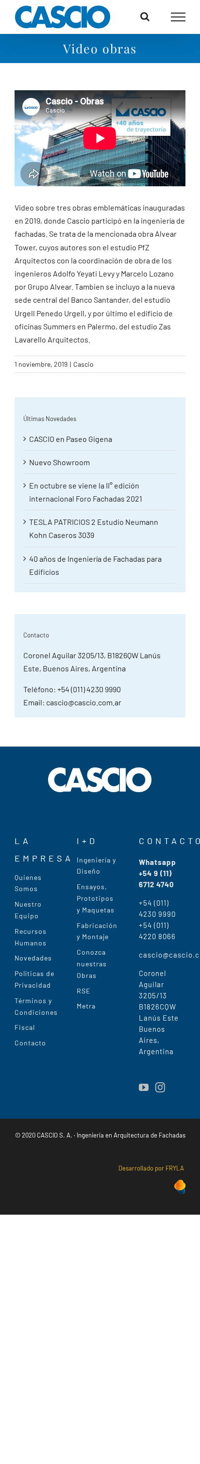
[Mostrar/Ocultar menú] (178, 17)
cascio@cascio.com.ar (83, 702)
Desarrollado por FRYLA (151, 1168)
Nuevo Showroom (59, 462)
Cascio (83, 364)
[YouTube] (144, 1087)
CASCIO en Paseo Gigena (70, 438)
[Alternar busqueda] (145, 16)
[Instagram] (160, 1087)
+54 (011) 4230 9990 (89, 689)
